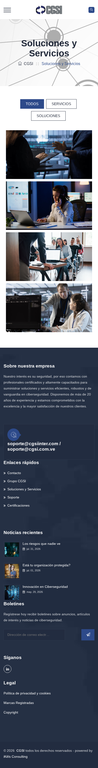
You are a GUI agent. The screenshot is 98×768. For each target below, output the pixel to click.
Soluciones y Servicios (24, 489)
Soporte (13, 497)
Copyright (11, 712)
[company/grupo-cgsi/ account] (7, 669)
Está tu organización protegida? (46, 565)
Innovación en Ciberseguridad (45, 587)
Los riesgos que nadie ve (41, 544)
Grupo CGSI (16, 481)
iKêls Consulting (16, 756)
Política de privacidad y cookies (27, 693)
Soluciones (48, 116)
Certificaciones (18, 505)
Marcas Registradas (19, 703)
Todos (32, 104)
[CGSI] (49, 9)
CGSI (27, 64)
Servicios (61, 104)
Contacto (14, 473)
